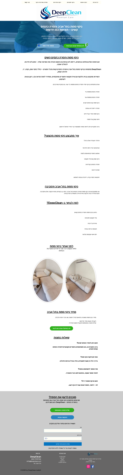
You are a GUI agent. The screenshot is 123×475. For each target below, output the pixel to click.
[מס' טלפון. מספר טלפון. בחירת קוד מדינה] (46, 438)
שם (81, 427)
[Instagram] (88, 466)
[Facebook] (92, 466)
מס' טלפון (79, 435)
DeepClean (35, 456)
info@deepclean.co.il (34, 461)
